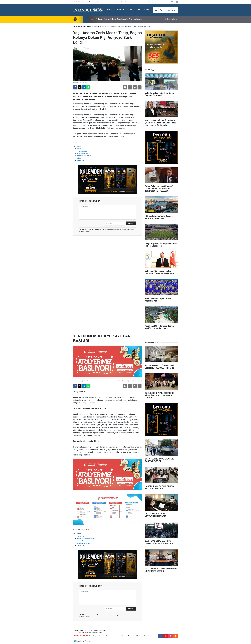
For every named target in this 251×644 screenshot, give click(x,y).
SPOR (146, 10)
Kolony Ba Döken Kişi (84, 156)
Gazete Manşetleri (118, 2)
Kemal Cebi (80, 536)
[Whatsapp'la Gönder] (88, 87)
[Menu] (155, 10)
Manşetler (96, 2)
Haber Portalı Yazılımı (83, 641)
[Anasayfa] (90, 2)
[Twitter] (79, 87)
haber (79, 149)
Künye (144, 2)
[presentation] (80, 19)
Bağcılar (96, 26)
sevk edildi (80, 160)
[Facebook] (75, 87)
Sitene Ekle (147, 636)
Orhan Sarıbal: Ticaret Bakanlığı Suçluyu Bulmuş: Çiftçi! (116, 19)
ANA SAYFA (111, 10)
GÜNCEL (139, 10)
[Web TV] (172, 2)
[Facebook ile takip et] (160, 636)
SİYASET (120, 10)
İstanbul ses (81, 545)
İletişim (101, 636)
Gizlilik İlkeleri (137, 636)
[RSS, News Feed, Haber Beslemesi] (175, 636)
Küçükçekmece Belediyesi (85, 538)
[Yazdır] (125, 87)
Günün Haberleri (105, 2)
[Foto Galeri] (177, 2)
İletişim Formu (152, 2)
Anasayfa (78, 26)
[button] (130, 87)
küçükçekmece (82, 541)
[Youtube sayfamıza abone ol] (165, 636)
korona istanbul (82, 151)
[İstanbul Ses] (88, 10)
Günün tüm (171, 19)
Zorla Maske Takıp (83, 153)
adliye (79, 158)
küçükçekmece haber (84, 543)
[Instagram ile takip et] (170, 636)
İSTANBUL (130, 10)
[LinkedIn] (84, 87)
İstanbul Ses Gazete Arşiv (132, 2)
